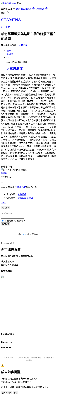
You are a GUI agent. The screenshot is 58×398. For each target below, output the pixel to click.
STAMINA (11, 19)
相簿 (8, 51)
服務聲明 (29, 360)
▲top (3, 202)
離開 (15, 393)
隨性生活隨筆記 (25, 198)
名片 (8, 57)
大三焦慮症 (14, 68)
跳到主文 (5, 27)
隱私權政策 (48, 358)
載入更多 (5, 208)
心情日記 (23, 45)
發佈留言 (5, 224)
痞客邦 (18, 187)
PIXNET (13, 358)
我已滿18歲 (6, 393)
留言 (24, 187)
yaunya (4, 172)
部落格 (9, 54)
